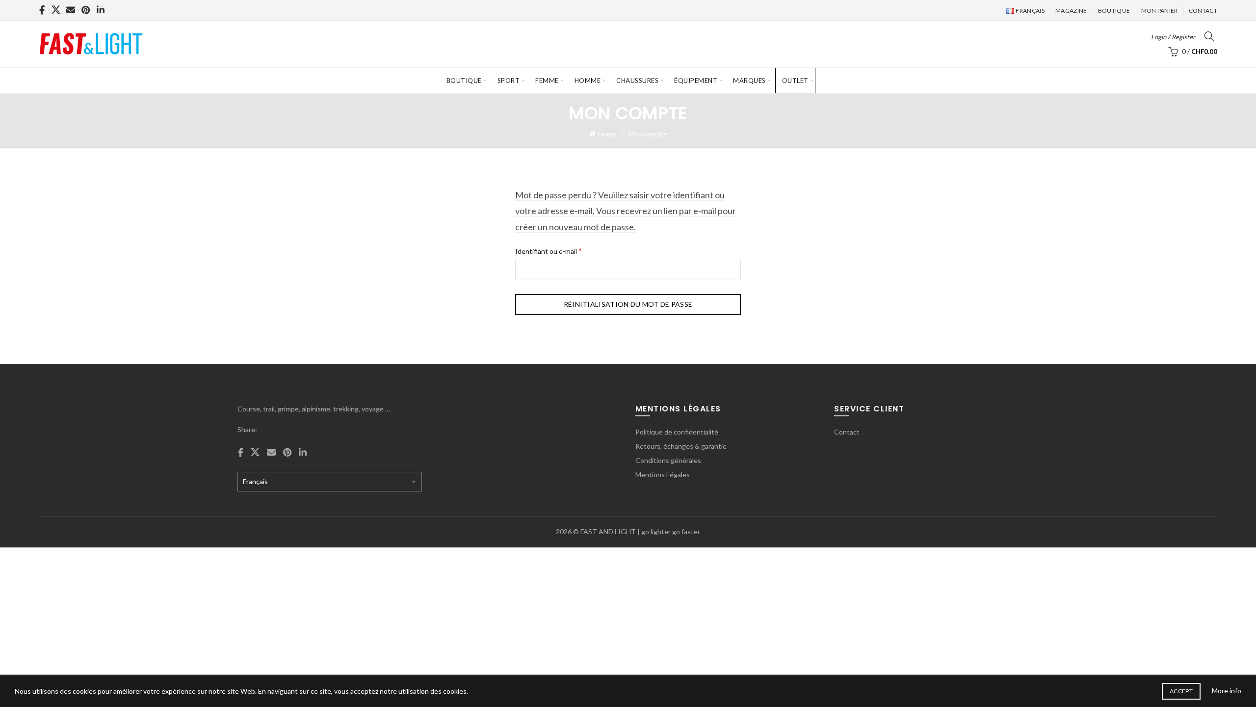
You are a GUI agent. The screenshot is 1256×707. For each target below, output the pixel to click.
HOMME (588, 80)
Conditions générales (668, 460)
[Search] (1209, 36)
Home (607, 134)
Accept (1181, 691)
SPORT (508, 80)
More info (1226, 690)
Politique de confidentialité (676, 432)
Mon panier (1159, 10)
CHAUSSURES (637, 80)
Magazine (1071, 10)
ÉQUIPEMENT (695, 80)
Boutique (1114, 10)
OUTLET (795, 80)
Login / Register (1173, 37)
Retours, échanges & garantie (681, 446)
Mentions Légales (662, 474)
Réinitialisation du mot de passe (628, 304)
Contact (1203, 10)
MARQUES (749, 80)
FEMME (547, 80)
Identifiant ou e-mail (565, 250)
